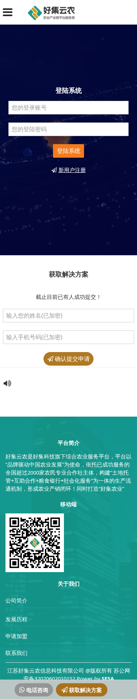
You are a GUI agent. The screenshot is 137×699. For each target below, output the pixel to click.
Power (85, 678)
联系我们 (16, 652)
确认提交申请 (71, 359)
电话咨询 (36, 689)
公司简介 (16, 600)
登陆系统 (68, 151)
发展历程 (16, 619)
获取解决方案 (85, 689)
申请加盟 (16, 636)
